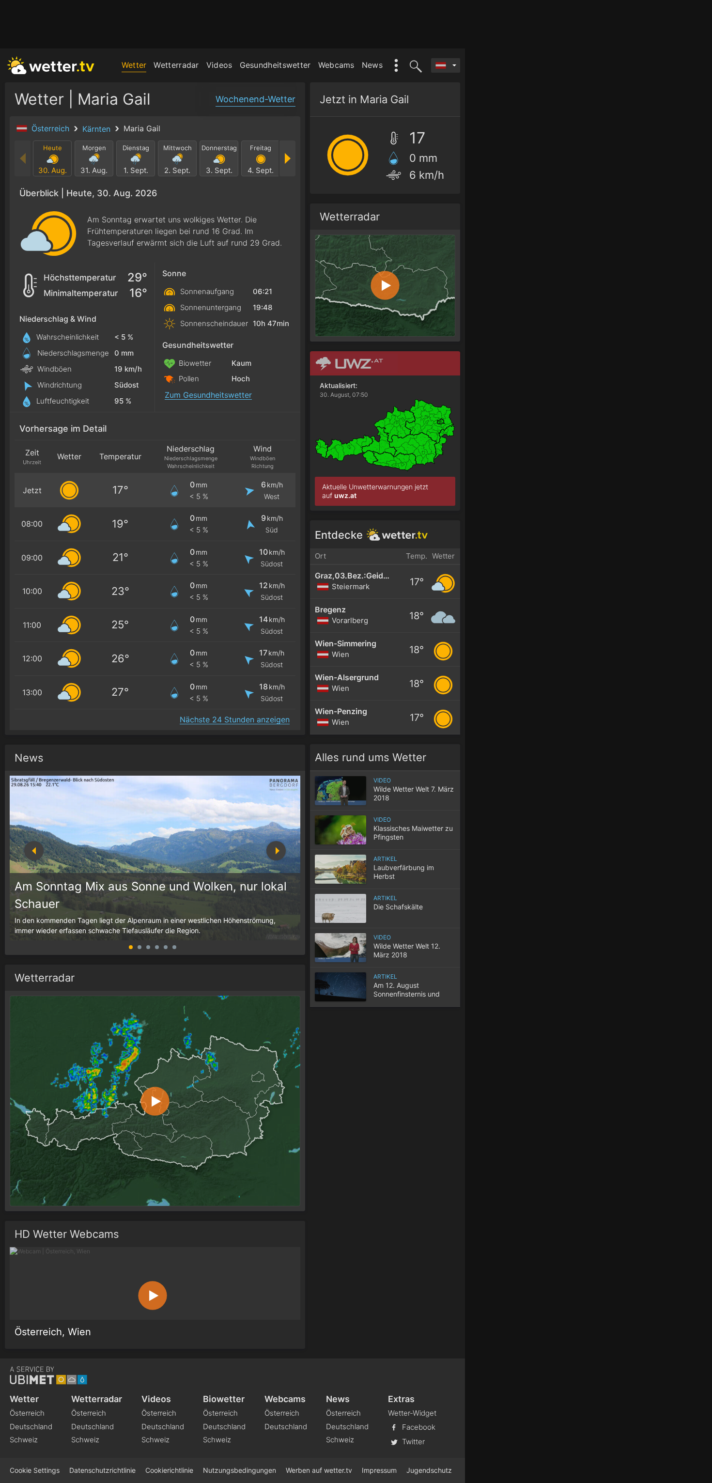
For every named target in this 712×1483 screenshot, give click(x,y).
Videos (219, 65)
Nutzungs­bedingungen (239, 1470)
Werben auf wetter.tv (319, 1470)
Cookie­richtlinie (169, 1470)
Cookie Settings (35, 1470)
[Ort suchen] (414, 65)
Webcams (336, 65)
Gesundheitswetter (275, 65)
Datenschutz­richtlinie (102, 1470)
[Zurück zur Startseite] (51, 65)
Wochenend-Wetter (255, 99)
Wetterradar (176, 65)
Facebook (417, 1427)
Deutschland (31, 1426)
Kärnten (97, 129)
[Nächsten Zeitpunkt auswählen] (287, 158)
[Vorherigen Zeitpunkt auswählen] (23, 158)
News (372, 65)
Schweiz (24, 1439)
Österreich (51, 128)
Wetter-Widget (412, 1413)
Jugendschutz (429, 1470)
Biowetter (224, 1399)
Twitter (412, 1441)
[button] (276, 850)
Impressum (379, 1470)
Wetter (134, 65)
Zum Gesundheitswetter (208, 395)
